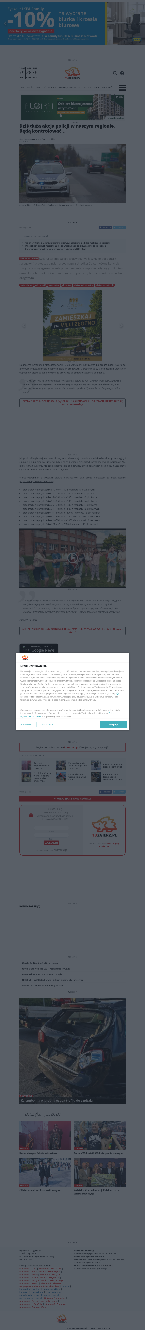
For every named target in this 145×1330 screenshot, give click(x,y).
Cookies (37, 716)
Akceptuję (113, 724)
